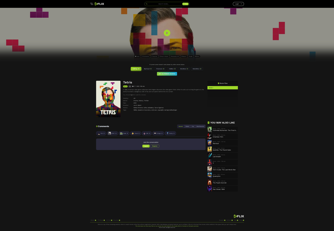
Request (221, 220)
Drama (136, 100)
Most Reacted (200, 126)
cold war (154, 110)
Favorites (116, 220)
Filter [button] (186, 4)
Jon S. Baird (137, 105)
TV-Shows (101, 220)
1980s (135, 110)
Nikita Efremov (138, 107)
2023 (135, 103)
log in (132, 95)
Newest (181, 126)
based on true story (144, 110)
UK (134, 98)
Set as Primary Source (167, 73)
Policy (241, 220)
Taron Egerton (159, 107)
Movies (93, 220)
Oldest (187, 126)
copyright (161, 110)
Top (193, 126)
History (141, 100)
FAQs (235, 220)
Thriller (146, 100)
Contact (229, 220)
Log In (146, 146)
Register (154, 146)
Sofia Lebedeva (149, 107)
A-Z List (108, 220)
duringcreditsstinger (170, 110)
